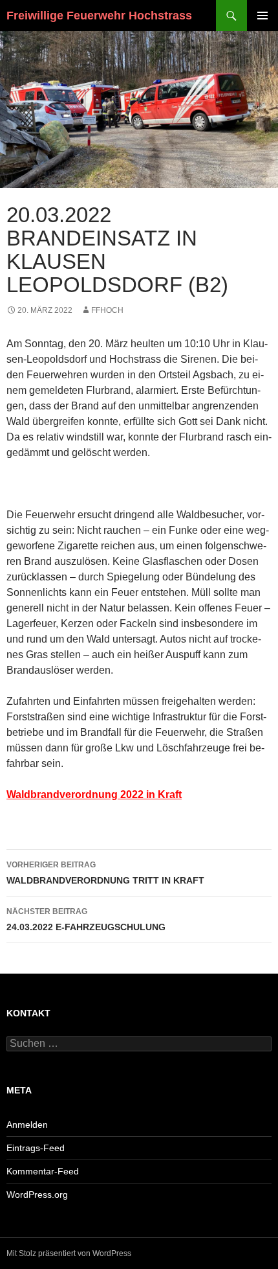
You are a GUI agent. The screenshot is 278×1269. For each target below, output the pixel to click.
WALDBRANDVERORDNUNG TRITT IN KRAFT (105, 873)
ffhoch (107, 310)
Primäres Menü (262, 15)
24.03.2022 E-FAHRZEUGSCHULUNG (86, 919)
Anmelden (27, 1124)
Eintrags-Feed (35, 1148)
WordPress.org (37, 1194)
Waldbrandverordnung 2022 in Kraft (94, 794)
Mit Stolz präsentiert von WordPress (68, 1253)
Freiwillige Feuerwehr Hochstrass (99, 15)
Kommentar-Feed (42, 1171)
